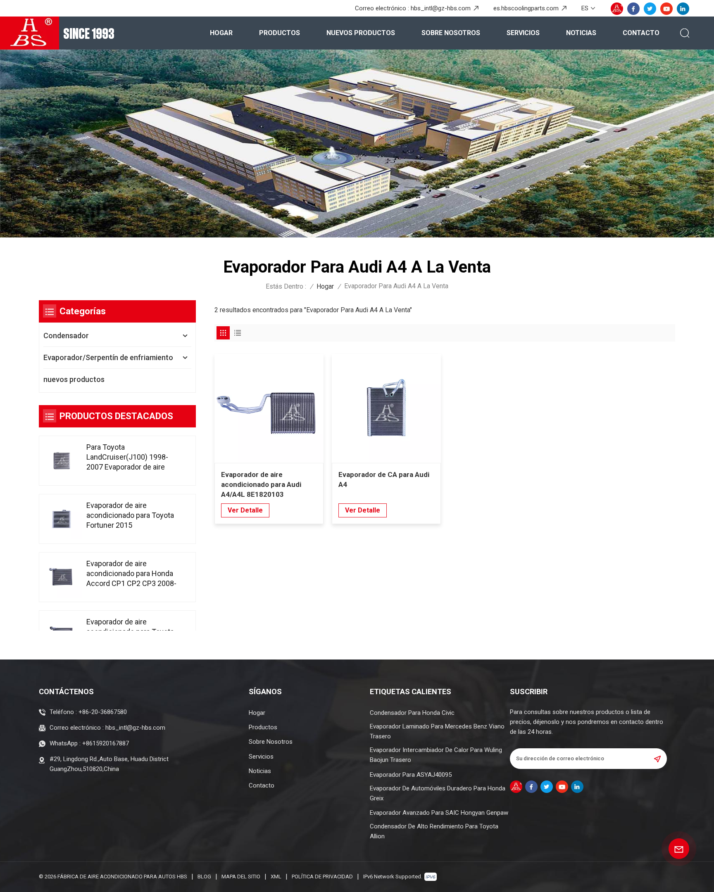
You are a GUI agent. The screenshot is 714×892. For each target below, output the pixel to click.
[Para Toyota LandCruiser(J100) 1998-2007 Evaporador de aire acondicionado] (61, 460)
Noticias (581, 33)
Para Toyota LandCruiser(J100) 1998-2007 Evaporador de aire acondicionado (127, 457)
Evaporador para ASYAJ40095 (411, 774)
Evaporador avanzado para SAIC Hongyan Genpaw (439, 812)
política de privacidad (322, 876)
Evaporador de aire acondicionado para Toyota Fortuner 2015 (130, 515)
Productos (279, 33)
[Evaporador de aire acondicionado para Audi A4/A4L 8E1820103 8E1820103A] (269, 408)
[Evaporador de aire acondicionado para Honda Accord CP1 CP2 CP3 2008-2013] (61, 577)
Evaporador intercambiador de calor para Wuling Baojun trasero (436, 755)
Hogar (221, 33)
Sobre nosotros (450, 33)
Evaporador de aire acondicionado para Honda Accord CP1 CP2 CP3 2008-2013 (131, 573)
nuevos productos (360, 33)
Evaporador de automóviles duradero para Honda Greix (437, 793)
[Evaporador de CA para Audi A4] (386, 408)
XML (276, 876)
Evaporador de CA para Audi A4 (383, 479)
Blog (204, 876)
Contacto (641, 33)
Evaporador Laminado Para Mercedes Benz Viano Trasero (437, 731)
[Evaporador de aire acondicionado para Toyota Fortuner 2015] (61, 518)
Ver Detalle (245, 510)
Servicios (523, 33)
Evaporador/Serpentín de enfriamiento (108, 357)
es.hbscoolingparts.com (526, 8)
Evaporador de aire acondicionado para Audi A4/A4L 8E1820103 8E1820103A (261, 484)
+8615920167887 (105, 743)
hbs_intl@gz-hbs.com (441, 8)
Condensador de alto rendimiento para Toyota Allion (434, 831)
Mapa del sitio (240, 876)
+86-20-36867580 (103, 712)
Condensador (66, 335)
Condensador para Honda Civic (412, 712)
